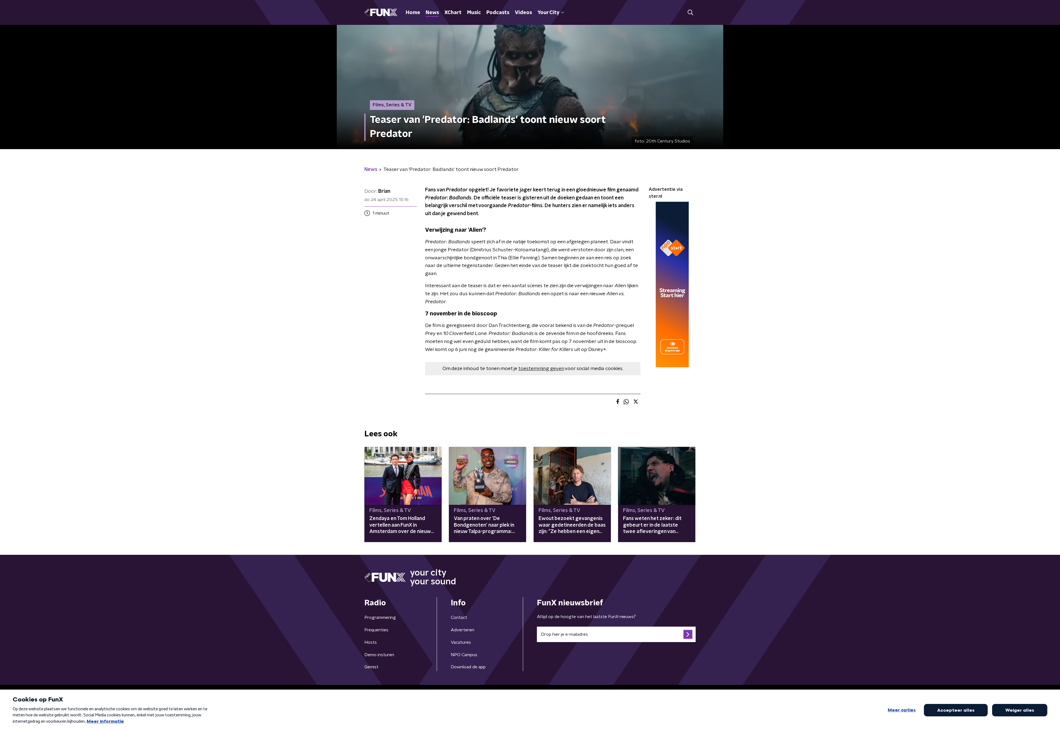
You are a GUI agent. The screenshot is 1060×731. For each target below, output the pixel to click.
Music (474, 12)
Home (413, 12)
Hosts (370, 642)
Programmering (380, 617)
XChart (453, 12)
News (432, 12)
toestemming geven (541, 368)
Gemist (371, 667)
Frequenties (376, 630)
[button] (690, 12)
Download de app (468, 667)
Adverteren (462, 630)
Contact (459, 617)
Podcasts (497, 12)
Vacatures (461, 642)
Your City (548, 12)
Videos (523, 12)
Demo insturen (379, 655)
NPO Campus (464, 655)
